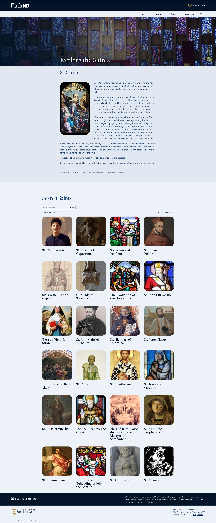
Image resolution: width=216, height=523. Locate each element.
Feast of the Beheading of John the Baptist (89, 483)
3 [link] (158, 212)
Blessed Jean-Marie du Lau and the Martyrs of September (124, 434)
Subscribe (189, 13)
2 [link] (156, 212)
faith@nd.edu (198, 514)
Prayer (144, 13)
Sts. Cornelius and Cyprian (55, 296)
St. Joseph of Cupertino (85, 252)
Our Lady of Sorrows (84, 296)
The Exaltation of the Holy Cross (122, 296)
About (173, 13)
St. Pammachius (53, 480)
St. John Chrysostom (159, 295)
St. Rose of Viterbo (55, 428)
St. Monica (151, 480)
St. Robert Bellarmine (152, 252)
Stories (159, 13)
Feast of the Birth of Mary (56, 385)
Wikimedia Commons (120, 172)
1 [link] (153, 212)
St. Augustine (119, 480)
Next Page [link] (168, 212)
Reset (72, 207)
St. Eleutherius (120, 384)
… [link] (160, 212)
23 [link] (163, 212)
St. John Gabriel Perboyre (87, 341)
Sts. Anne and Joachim (120, 252)
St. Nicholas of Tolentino (120, 341)
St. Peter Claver (155, 339)
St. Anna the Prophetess (153, 430)
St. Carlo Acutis (53, 250)
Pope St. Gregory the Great (91, 430)
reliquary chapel (103, 157)
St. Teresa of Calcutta (153, 385)
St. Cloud (82, 384)
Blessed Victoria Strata (53, 341)
